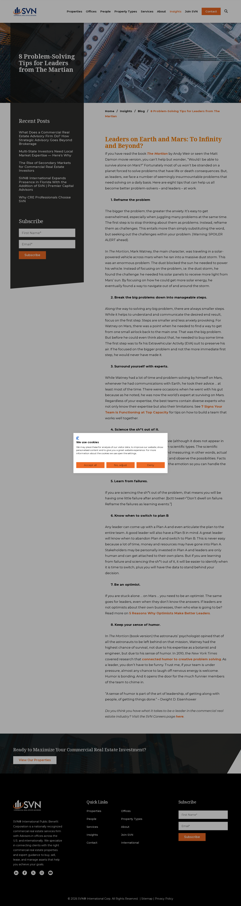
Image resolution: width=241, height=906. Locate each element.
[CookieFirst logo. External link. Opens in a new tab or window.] (77, 438)
